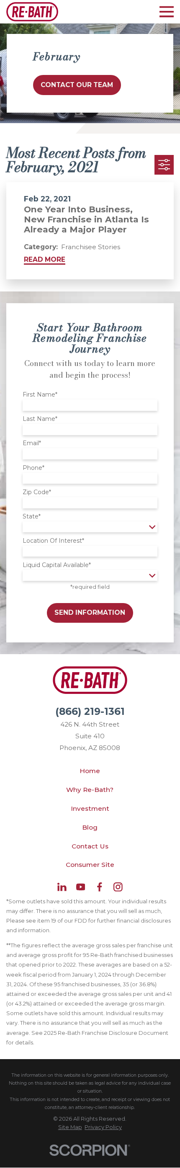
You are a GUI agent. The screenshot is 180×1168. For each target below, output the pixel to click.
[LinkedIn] (62, 887)
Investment (90, 808)
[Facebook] (99, 887)
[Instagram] (118, 887)
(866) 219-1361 (90, 711)
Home (90, 771)
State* (32, 516)
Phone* (33, 468)
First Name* (40, 394)
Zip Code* (37, 492)
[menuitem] (70, 1127)
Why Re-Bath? (89, 790)
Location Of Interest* (53, 540)
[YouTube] (80, 887)
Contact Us (90, 846)
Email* (32, 443)
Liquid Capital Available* (57, 565)
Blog (90, 827)
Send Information (89, 612)
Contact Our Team (77, 85)
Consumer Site (90, 865)
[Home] (32, 11)
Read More (44, 259)
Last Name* (40, 419)
